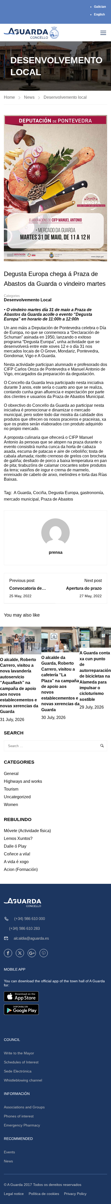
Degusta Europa (63, 492)
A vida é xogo (16, 862)
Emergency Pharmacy (22, 1125)
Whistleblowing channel (23, 1080)
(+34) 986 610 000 (29, 918)
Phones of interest (19, 1116)
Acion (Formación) (21, 869)
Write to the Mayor (19, 1053)
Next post (93, 580)
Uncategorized (17, 797)
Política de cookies (44, 1194)
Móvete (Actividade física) (27, 831)
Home (9, 97)
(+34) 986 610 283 (24, 928)
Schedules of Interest (21, 1062)
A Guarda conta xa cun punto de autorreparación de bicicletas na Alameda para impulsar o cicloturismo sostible (95, 676)
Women (11, 804)
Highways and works (23, 781)
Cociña (39, 492)
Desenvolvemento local (65, 97)
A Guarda (22, 492)
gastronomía (91, 492)
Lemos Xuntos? (18, 838)
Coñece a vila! (17, 854)
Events (9, 1152)
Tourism (11, 789)
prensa (55, 552)
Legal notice (14, 1194)
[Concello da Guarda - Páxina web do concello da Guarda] (31, 32)
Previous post (21, 580)
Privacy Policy (75, 1194)
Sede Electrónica (17, 1071)
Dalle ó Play (15, 846)
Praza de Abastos (57, 499)
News (29, 97)
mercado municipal (21, 499)
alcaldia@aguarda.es (31, 938)
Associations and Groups (24, 1107)
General (11, 773)
